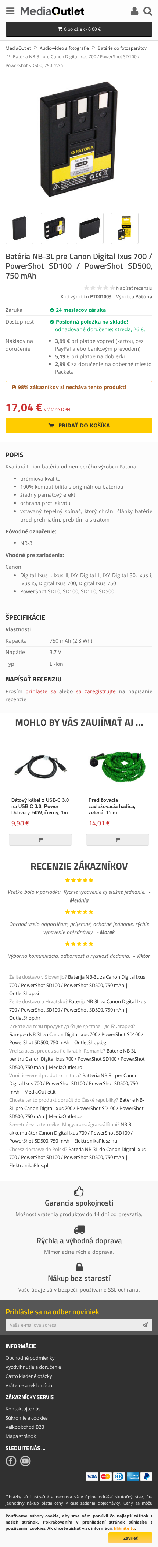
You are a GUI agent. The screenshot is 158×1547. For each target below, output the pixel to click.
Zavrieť (130, 1538)
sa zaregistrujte (96, 691)
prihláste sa (40, 691)
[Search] (147, 12)
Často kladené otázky (29, 1376)
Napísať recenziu (134, 288)
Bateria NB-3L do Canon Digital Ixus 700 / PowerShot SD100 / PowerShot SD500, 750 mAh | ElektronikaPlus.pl (77, 1157)
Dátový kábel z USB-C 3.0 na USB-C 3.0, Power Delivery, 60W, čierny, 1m (40, 806)
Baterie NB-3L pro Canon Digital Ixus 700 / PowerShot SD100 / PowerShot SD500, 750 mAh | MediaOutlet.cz (76, 1108)
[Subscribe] (145, 1325)
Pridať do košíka (83, 425)
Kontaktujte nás (23, 1408)
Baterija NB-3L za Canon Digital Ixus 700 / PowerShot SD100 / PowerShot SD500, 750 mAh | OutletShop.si (77, 985)
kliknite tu (124, 1528)
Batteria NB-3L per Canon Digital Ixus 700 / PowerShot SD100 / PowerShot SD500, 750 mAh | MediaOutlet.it (73, 1083)
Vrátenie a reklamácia (29, 1385)
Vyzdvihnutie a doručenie (33, 1367)
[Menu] (10, 12)
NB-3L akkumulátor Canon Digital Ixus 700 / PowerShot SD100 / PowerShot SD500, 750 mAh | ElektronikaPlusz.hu (71, 1132)
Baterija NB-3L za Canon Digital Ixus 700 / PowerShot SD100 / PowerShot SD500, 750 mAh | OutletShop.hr (77, 1009)
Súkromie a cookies (27, 1418)
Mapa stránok (21, 1436)
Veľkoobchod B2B (25, 1427)
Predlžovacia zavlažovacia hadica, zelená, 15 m (112, 806)
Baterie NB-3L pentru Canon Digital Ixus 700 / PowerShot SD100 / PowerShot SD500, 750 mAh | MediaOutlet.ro (77, 1058)
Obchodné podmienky (30, 1357)
